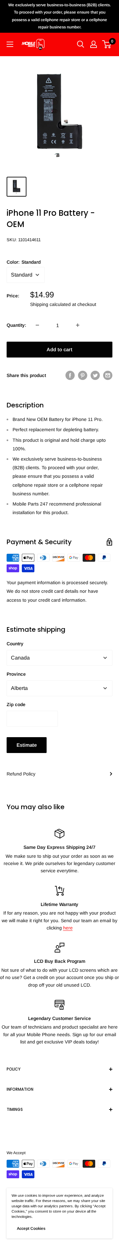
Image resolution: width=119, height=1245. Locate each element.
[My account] (93, 44)
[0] (107, 44)
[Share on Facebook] (70, 375)
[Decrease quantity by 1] (37, 325)
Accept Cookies (31, 1228)
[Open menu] (10, 44)
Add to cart (59, 349)
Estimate (27, 745)
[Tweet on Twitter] (95, 375)
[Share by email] (107, 375)
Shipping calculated (50, 304)
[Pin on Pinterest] (82, 375)
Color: (24, 262)
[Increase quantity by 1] (78, 325)
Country (15, 643)
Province (16, 674)
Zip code (16, 704)
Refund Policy (21, 773)
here (68, 927)
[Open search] (80, 44)
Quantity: (16, 325)
